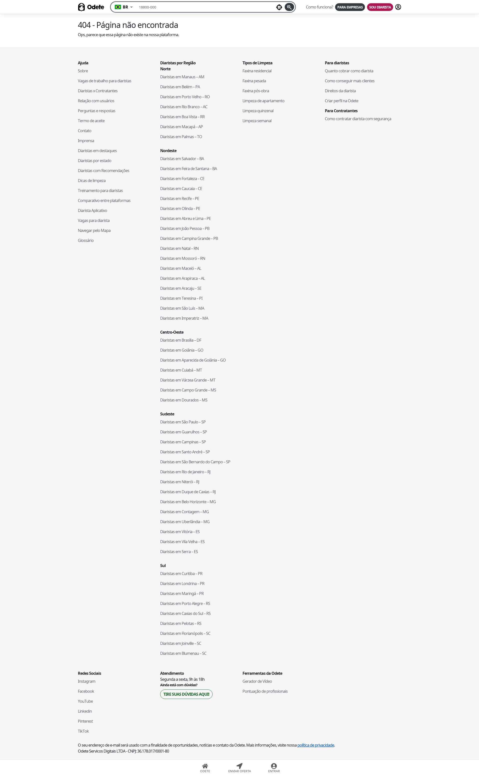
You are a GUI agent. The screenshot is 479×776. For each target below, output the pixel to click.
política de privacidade (315, 745)
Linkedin (85, 711)
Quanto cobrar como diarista (349, 71)
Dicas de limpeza (92, 180)
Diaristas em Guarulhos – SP (183, 432)
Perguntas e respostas (96, 110)
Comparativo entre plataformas (104, 200)
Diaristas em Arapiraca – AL (182, 278)
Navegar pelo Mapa (94, 230)
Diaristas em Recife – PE (179, 198)
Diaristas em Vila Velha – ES (182, 541)
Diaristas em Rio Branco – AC (183, 106)
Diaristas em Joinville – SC (180, 643)
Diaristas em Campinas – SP (183, 442)
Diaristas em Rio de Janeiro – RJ (185, 472)
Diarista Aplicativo (92, 210)
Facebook (86, 691)
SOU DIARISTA (380, 7)
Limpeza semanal (256, 120)
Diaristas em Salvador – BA (182, 158)
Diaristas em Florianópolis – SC (185, 633)
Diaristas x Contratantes (98, 91)
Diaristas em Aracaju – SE (180, 288)
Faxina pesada (254, 81)
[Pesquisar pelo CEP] (289, 7)
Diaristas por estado (94, 160)
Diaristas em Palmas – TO (181, 136)
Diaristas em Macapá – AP (181, 126)
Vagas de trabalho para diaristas (104, 81)
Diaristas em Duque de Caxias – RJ (188, 491)
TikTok (83, 731)
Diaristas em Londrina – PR (182, 583)
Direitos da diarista (340, 91)
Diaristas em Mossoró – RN (182, 258)
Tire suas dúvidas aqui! (186, 694)
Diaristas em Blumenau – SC (183, 653)
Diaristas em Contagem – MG (184, 511)
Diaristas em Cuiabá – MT (181, 370)
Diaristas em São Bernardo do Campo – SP (195, 462)
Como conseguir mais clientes (349, 81)
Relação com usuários (96, 100)
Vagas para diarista (94, 220)
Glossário (86, 240)
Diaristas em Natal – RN (179, 248)
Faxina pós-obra (255, 91)
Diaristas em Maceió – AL (180, 268)
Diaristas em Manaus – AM (182, 77)
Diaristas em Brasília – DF (180, 340)
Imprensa (86, 140)
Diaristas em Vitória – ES (180, 531)
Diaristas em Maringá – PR (182, 593)
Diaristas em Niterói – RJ (179, 482)
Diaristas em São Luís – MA (182, 308)
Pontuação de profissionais (265, 691)
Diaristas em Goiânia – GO (181, 350)
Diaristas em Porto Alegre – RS (185, 603)
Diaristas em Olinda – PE (180, 208)
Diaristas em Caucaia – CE (181, 188)
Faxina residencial (256, 71)
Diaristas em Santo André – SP (185, 452)
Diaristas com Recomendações (103, 170)
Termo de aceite (91, 120)
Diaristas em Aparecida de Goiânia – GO (193, 360)
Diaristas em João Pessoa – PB (184, 228)
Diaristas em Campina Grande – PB (189, 238)
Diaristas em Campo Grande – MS (188, 390)
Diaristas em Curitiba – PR (181, 573)
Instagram (86, 681)
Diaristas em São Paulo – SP (183, 422)
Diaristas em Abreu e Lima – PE (185, 218)
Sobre (83, 71)
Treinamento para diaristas (100, 190)
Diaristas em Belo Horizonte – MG (188, 501)
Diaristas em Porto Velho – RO (185, 96)
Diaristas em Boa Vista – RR (182, 116)
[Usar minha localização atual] (279, 7)
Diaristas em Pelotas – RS (180, 623)
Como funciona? (319, 7)
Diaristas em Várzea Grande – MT (187, 380)
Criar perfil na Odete (341, 100)
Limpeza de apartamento (263, 100)
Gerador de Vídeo (257, 681)
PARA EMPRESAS (350, 7)
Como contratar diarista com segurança (358, 118)
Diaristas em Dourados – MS (183, 400)
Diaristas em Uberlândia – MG (185, 521)
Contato (84, 130)
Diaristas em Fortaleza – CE (182, 178)
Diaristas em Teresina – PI (181, 298)
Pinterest (85, 721)
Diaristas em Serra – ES (179, 551)
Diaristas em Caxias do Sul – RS (185, 613)
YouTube (85, 701)
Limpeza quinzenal (257, 110)
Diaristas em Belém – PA (180, 87)
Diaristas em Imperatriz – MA (184, 318)
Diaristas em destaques (97, 150)
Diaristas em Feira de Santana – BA (188, 168)
